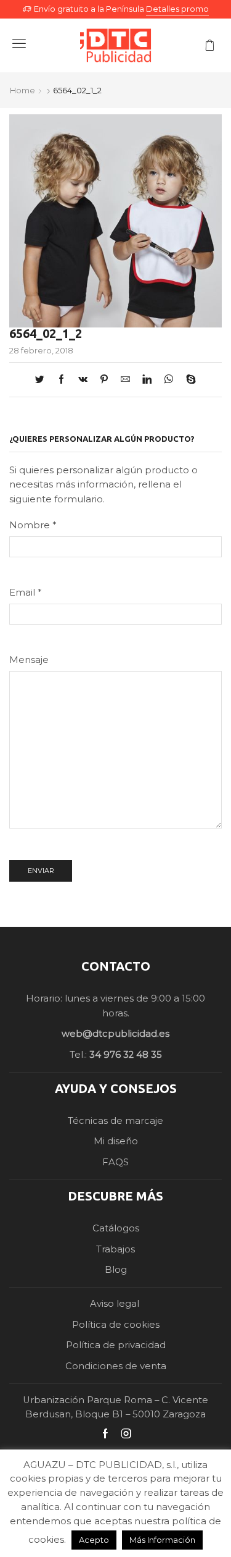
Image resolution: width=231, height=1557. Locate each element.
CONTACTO (115, 966)
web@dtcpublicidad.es (115, 1033)
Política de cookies (116, 1324)
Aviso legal (116, 1303)
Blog (116, 1269)
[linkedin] (147, 380)
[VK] (83, 380)
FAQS (115, 1162)
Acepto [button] (94, 1540)
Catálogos (115, 1228)
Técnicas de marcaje (115, 1120)
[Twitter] (43, 380)
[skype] (188, 380)
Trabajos (115, 1249)
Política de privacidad (116, 1345)
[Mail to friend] (125, 380)
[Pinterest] (104, 380)
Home (22, 90)
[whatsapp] (169, 380)
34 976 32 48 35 (125, 1054)
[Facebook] (61, 380)
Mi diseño (116, 1141)
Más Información (162, 1540)
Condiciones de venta (115, 1366)
